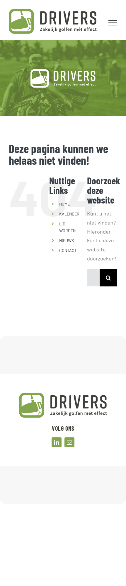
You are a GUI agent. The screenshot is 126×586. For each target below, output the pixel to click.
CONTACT (68, 250)
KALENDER (69, 213)
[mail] (69, 442)
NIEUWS (66, 240)
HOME (64, 203)
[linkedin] (57, 442)
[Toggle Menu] (113, 22)
